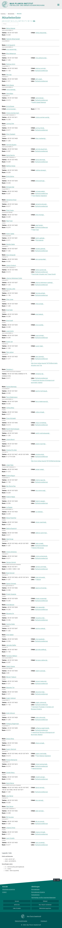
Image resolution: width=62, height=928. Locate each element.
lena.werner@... (39, 800)
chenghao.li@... (39, 374)
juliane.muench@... (40, 444)
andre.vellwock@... (40, 717)
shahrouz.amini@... (40, 68)
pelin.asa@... (39, 79)
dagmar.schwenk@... (41, 588)
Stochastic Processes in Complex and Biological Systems (42, 708)
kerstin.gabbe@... (40, 238)
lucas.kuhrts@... (40, 335)
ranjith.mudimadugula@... (42, 433)
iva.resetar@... (39, 512)
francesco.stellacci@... (41, 660)
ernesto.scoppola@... (41, 598)
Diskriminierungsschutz (45, 908)
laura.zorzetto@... (40, 842)
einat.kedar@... (39, 314)
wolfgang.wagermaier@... (42, 728)
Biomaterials (39, 240)
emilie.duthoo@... (40, 181)
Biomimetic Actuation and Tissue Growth (44, 274)
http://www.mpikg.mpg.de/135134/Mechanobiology (45, 461)
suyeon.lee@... (39, 346)
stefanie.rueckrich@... (41, 533)
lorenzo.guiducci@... (41, 270)
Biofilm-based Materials (39, 102)
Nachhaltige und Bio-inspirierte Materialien (43, 897)
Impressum (44, 921)
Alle (34, 21)
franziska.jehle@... (40, 293)
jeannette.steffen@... (41, 649)
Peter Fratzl (35, 230)
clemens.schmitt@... (41, 567)
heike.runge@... (39, 543)
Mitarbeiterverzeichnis (8, 889)
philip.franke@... (40, 215)
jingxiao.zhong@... (40, 832)
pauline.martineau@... (41, 391)
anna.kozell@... (39, 325)
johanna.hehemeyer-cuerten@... (44, 282)
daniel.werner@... (40, 787)
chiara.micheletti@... (41, 423)
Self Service (17, 904)
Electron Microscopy (38, 548)
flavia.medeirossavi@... (42, 401)
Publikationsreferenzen (41, 70)
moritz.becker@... (11, 89)
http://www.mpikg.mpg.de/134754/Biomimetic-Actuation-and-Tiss (44, 364)
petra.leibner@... (40, 356)
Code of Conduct (17, 908)
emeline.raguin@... (40, 480)
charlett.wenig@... (40, 777)
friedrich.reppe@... (40, 501)
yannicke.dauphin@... (41, 149)
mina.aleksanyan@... (41, 58)
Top (58, 880)
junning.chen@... (40, 128)
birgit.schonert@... (40, 577)
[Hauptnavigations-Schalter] (58, 4)
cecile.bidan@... (39, 98)
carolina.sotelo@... (40, 628)
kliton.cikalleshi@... (40, 138)
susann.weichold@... (41, 753)
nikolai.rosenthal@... (41, 522)
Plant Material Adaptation (39, 196)
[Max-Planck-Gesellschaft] (24, 916)
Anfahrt (4, 892)
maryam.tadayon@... (41, 681)
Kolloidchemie (35, 895)
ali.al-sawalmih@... (11, 49)
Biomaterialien (35, 889)
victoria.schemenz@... (41, 556)
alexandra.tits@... (40, 692)
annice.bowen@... (11, 109)
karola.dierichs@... (40, 159)
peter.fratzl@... (39, 225)
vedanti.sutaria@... (40, 671)
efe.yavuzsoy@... (40, 821)
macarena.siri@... (40, 618)
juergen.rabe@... (40, 469)
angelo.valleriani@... (41, 702)
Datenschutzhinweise (21, 921)
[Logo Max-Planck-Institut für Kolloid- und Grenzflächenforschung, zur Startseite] (28, 4)
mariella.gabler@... (40, 248)
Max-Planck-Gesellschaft (45, 904)
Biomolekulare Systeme (38, 892)
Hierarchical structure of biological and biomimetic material (42, 381)
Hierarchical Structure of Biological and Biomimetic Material (42, 733)
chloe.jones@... (39, 304)
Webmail (45, 901)
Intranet (17, 901)
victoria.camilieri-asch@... (42, 117)
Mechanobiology (37, 768)
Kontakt (5, 886)
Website (38, 579)
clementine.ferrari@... (41, 204)
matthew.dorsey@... (41, 170)
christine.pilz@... (40, 454)
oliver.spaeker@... (40, 639)
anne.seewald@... (40, 607)
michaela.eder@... (40, 191)
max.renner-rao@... (40, 490)
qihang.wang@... (40, 743)
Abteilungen (35, 886)
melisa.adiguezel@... (41, 32)
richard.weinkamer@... (41, 764)
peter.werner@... (39, 811)
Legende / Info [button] (7, 853)
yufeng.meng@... (40, 412)
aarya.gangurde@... (41, 259)
